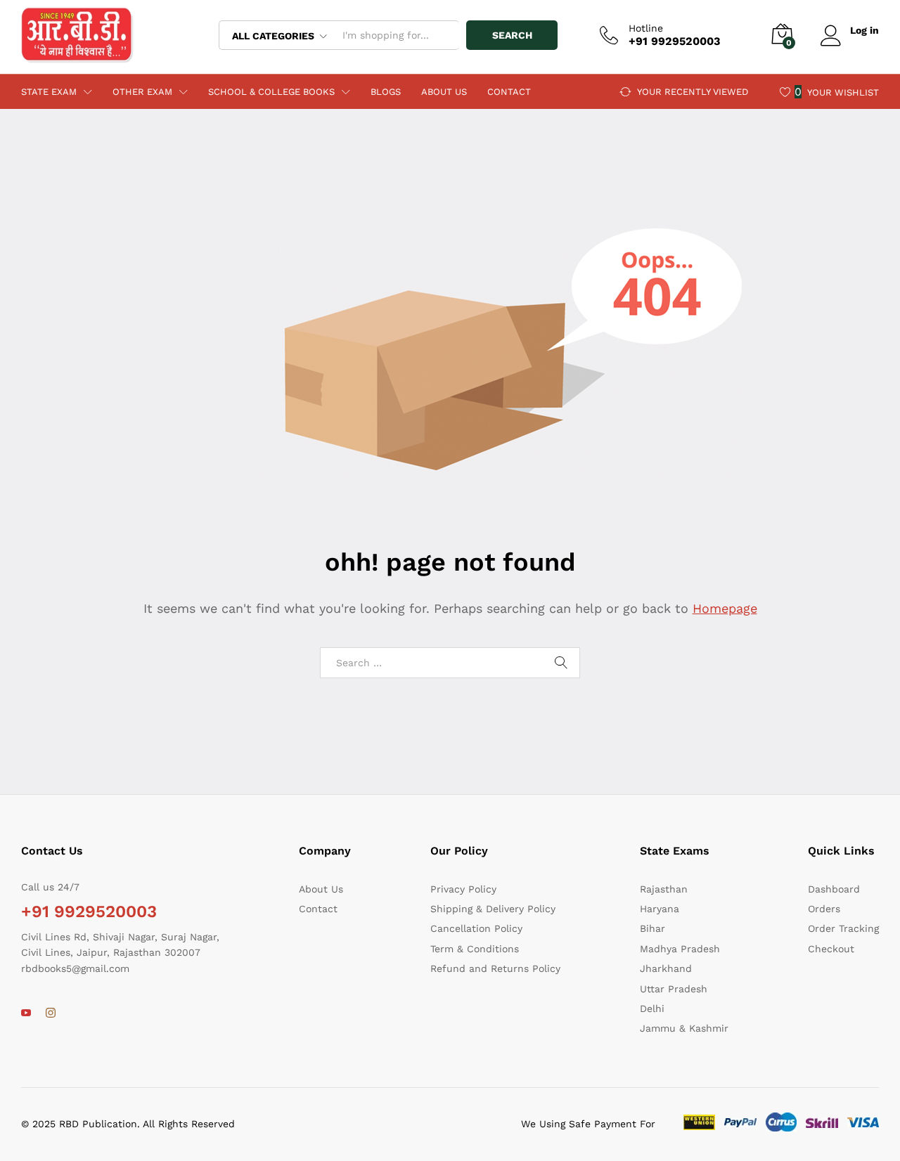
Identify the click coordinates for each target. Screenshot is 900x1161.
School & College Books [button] (271, 91)
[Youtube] (26, 1013)
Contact (509, 91)
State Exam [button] (49, 91)
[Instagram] (50, 1013)
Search (512, 35)
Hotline (646, 28)
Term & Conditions (474, 948)
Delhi (652, 1008)
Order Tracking (843, 928)
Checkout (831, 948)
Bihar (652, 928)
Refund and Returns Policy (495, 968)
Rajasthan (664, 889)
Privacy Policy (463, 889)
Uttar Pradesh (673, 988)
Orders (824, 908)
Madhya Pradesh (680, 948)
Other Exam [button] (142, 91)
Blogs (386, 91)
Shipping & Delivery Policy (492, 908)
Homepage (725, 608)
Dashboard (834, 889)
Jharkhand (666, 968)
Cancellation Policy (476, 928)
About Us (444, 91)
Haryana (659, 908)
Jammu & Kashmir (684, 1028)
